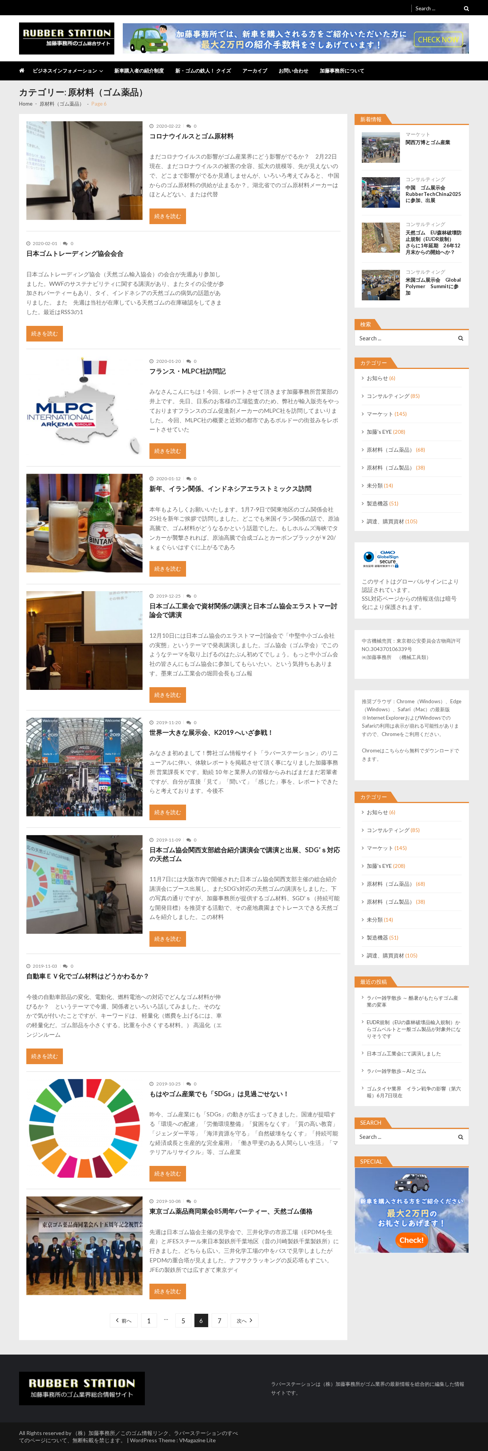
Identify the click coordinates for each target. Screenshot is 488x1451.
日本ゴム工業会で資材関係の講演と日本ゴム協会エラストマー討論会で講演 (243, 610)
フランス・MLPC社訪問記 (187, 371)
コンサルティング (425, 179)
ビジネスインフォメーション (65, 70)
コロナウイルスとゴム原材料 (191, 136)
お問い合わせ (293, 70)
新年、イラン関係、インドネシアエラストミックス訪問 (230, 488)
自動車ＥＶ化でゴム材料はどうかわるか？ (87, 976)
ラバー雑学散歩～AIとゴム (396, 1071)
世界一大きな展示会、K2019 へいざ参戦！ (211, 732)
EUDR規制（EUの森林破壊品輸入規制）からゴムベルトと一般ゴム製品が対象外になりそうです (414, 1029)
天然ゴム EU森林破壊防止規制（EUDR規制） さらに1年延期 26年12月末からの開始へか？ (434, 242)
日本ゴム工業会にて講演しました (404, 1053)
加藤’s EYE (379, 431)
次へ (242, 1321)
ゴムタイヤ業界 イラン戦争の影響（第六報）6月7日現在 (414, 1091)
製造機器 (377, 503)
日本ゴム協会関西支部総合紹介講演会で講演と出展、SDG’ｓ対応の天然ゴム (244, 854)
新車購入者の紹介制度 (139, 70)
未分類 (375, 485)
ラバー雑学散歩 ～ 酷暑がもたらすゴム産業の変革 (412, 1001)
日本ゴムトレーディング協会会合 (75, 253)
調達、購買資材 (385, 521)
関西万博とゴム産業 (428, 142)
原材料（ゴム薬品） (391, 449)
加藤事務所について (342, 70)
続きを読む (167, 216)
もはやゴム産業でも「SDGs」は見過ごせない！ (219, 1094)
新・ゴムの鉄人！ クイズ (203, 70)
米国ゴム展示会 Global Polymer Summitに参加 (434, 286)
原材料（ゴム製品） (391, 467)
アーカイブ (254, 70)
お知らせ (377, 378)
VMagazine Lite (197, 1440)
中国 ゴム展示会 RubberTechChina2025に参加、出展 (433, 194)
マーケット (418, 134)
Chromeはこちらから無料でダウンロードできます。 (410, 754)
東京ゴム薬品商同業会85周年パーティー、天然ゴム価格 (231, 1211)
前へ (127, 1321)
